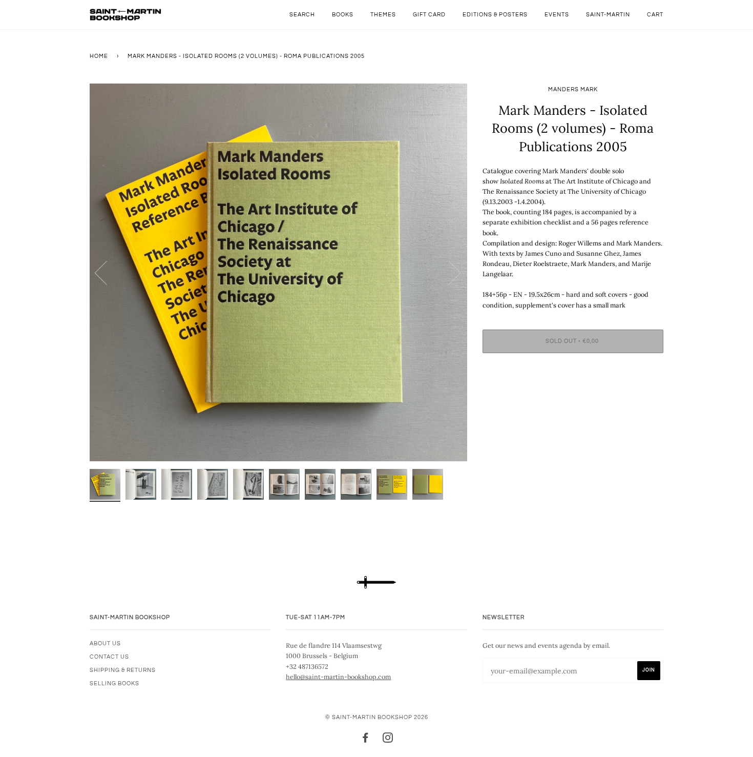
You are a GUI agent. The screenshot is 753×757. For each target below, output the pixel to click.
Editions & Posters (495, 14)
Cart (655, 14)
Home (99, 56)
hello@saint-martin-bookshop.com (338, 676)
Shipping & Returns (123, 670)
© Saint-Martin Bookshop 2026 (376, 717)
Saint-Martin (608, 14)
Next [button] (448, 272)
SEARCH (302, 14)
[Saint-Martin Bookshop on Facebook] (365, 740)
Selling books (114, 683)
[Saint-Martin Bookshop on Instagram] (388, 740)
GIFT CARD (429, 14)
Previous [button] (107, 272)
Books (342, 14)
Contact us (109, 657)
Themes (383, 14)
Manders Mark (573, 89)
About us (105, 643)
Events (557, 14)
